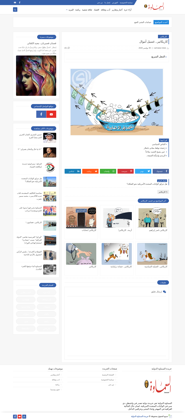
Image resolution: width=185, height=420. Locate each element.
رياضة (77, 9)
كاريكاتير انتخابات (89, 230)
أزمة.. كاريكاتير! (125, 230)
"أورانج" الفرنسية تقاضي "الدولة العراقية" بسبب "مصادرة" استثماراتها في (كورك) (29, 240)
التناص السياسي (158, 144)
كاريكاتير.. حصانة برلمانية (121, 266)
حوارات (26, 314)
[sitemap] (24, 417)
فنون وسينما (55, 389)
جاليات (46, 314)
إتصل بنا (107, 2)
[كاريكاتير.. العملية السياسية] (152, 254)
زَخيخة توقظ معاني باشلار (154, 148)
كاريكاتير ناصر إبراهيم (158, 230)
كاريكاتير (163, 36)
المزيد (71, 9)
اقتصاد (96, 9)
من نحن (100, 2)
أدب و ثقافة (46, 299)
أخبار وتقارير (117, 9)
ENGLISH (26, 328)
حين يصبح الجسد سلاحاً (155, 151)
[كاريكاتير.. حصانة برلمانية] (117, 254)
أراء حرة (127, 9)
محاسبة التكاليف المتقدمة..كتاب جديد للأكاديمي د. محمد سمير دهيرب (29, 196)
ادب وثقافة (56, 379)
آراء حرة (46, 292)
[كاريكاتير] (81, 254)
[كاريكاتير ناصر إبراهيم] (152, 217)
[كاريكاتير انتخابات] (81, 217)
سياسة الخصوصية (126, 2)
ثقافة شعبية (87, 9)
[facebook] (20, 2)
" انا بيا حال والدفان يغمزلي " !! (30, 149)
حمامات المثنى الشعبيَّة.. (141, 22)
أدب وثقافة (105, 9)
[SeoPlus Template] (170, 416)
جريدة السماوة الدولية (139, 416)
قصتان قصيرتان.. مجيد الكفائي (41, 43)
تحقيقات (46, 307)
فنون (26, 321)
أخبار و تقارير (26, 292)
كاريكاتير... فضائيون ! (34, 222)
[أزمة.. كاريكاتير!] (117, 217)
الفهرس (115, 2)
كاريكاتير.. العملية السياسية (156, 266)
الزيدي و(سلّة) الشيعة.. (155, 155)
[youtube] (15, 2)
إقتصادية (25, 299)
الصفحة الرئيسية (108, 374)
